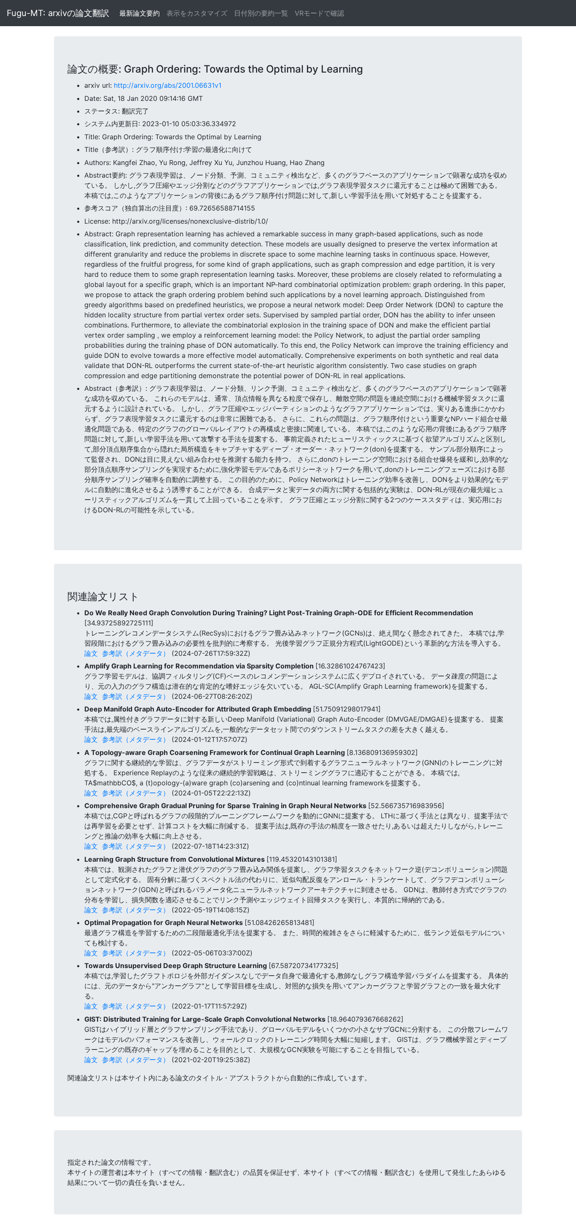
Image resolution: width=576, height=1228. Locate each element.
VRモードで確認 (319, 13)
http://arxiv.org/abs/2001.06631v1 (167, 85)
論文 (91, 653)
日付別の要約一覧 (261, 13)
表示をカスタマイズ (197, 13)
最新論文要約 (139, 13)
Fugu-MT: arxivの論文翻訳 (58, 13)
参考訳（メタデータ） (136, 653)
